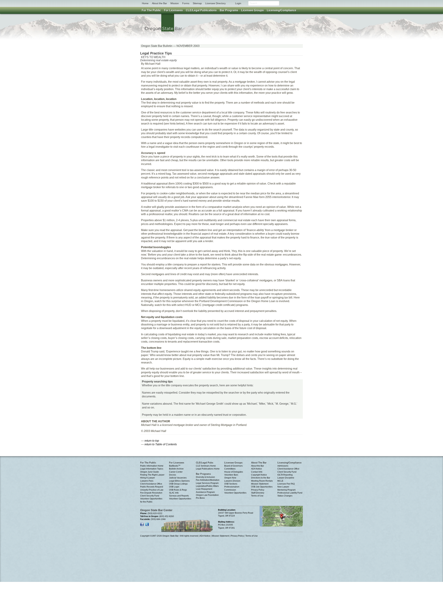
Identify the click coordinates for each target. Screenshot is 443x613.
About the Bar (159, 3)
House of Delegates (233, 472)
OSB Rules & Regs (178, 490)
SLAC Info (174, 493)
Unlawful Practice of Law (151, 490)
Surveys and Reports (179, 496)
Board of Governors (233, 466)
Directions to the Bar (260, 478)
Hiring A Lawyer (147, 478)
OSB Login (174, 487)
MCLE (280, 481)
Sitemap (197, 3)
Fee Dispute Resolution (151, 493)
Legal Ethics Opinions (179, 481)
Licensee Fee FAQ (286, 484)
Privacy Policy (257, 490)
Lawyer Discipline (285, 478)
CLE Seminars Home (206, 466)
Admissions (282, 466)
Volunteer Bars (231, 475)
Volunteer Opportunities (180, 498)
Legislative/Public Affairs (207, 486)
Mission (174, 3)
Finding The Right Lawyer (152, 475)
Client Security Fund (149, 496)
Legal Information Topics (151, 469)
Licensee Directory (215, 3)
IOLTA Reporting (285, 475)
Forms (185, 3)
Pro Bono (200, 498)
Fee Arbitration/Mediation (207, 480)
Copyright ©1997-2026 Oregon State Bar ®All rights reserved (169, 536)
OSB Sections (230, 484)
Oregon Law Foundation (207, 495)
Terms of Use (257, 496)
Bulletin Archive (176, 469)
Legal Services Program (207, 483)
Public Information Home (151, 466)
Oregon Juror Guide (149, 472)
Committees (230, 469)
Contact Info (256, 472)
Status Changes (284, 496)
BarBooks (174, 466)
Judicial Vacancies (178, 478)
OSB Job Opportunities (262, 487)
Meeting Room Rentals (262, 481)
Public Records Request (151, 487)
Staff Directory (257, 493)
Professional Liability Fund (289, 493)
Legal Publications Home (208, 469)
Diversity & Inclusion (205, 477)
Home (145, 3)
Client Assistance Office (151, 484)
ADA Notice (256, 469)
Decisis (172, 475)
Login (238, 3)
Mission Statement (259, 484)
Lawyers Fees (146, 481)
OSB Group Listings (178, 484)
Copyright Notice (259, 475)
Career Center (176, 472)
